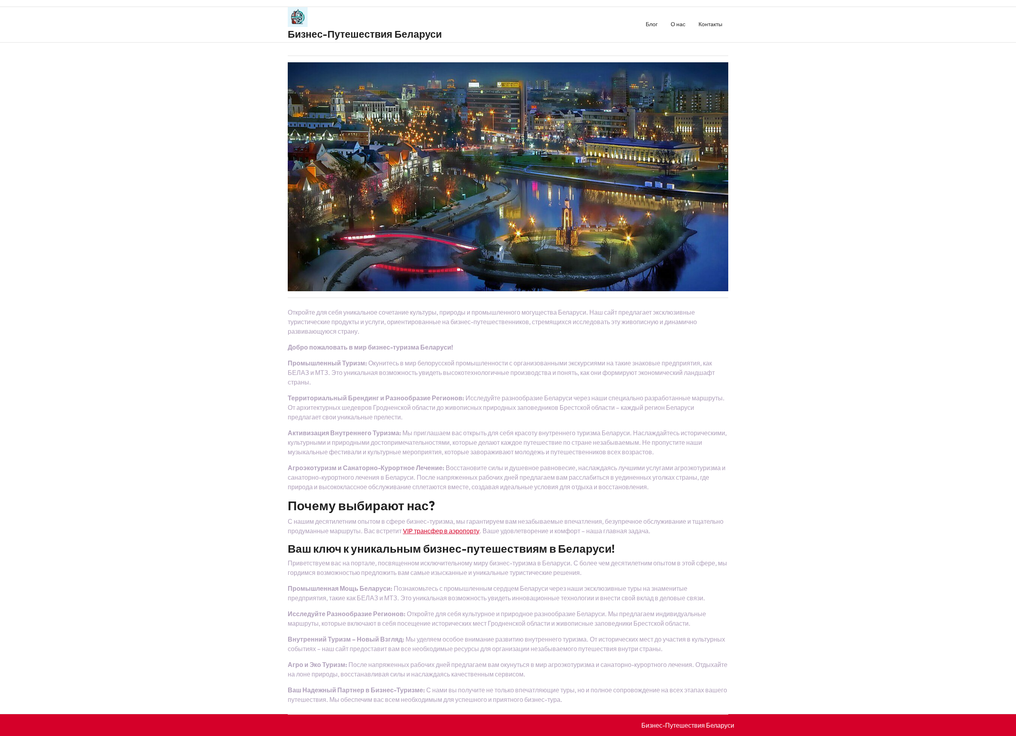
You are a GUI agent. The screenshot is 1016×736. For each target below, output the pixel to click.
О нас (678, 24)
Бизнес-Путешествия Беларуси (365, 34)
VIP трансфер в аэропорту (441, 531)
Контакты (710, 24)
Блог (652, 24)
